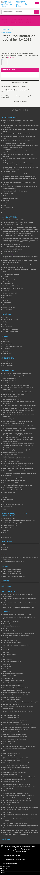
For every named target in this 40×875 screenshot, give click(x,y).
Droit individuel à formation (11, 286)
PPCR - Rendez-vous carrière (11, 274)
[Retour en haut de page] (35, 870)
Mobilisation (6, 201)
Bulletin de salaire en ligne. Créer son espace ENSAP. (18, 468)
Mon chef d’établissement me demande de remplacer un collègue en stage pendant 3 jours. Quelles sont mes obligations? (19, 446)
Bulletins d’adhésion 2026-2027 (12, 569)
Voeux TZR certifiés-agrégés (11, 621)
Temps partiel (7, 303)
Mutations (6, 291)
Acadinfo (5, 550)
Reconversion (7, 298)
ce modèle (10, 58)
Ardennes (6, 530)
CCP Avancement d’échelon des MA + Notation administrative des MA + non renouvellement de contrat (19, 785)
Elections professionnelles (10, 198)
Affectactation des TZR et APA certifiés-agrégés (16, 768)
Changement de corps (9, 279)
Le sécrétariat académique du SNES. (13, 523)
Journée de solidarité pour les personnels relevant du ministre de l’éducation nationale (18, 411)
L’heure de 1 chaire (9, 419)
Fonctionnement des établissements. (13, 504)
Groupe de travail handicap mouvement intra (16, 688)
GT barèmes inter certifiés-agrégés (13, 674)
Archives (5, 361)
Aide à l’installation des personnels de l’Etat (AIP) (17, 392)
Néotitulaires (6, 349)
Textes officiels (7, 353)
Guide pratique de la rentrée (11, 397)
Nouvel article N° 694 (9, 518)
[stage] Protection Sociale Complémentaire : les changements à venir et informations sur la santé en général (20, 834)
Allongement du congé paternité (12, 478)
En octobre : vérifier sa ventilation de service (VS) (17, 265)
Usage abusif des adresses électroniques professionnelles (19, 406)
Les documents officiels (9, 171)
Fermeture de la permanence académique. (15, 737)
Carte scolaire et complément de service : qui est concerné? (20, 428)
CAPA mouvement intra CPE (11, 715)
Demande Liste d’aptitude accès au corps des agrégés (18, 796)
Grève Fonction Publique (10, 640)
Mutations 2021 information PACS (13, 267)
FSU (4, 210)
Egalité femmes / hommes (10, 332)
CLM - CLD (6, 281)
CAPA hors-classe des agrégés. (12, 697)
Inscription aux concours (10, 638)
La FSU (5, 497)
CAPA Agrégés (7, 666)
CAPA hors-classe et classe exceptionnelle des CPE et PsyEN (20, 702)
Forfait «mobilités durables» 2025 (13, 490)
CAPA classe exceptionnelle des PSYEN (14, 779)
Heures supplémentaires (10, 455)
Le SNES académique (9, 528)
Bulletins (5, 545)
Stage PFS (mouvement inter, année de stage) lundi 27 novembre (17, 97)
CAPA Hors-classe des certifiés (11, 753)
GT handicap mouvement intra (12, 751)
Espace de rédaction (21, 852)
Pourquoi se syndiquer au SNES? (12, 346)
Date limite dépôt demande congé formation (16, 793)
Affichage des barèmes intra (11, 704)
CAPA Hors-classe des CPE (10, 756)
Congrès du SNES (8, 208)
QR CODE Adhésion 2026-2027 (12, 572)
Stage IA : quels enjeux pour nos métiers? (15, 823)
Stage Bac (6, 657)
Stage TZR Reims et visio (10, 805)
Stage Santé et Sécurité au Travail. (12, 643)
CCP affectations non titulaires (12, 791)
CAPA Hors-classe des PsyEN (11, 760)
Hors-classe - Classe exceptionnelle (13, 288)
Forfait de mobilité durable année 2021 (14, 480)
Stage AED (6, 652)
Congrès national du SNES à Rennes (13, 681)
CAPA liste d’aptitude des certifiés (13, 690)
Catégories (6, 317)
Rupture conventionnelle (10, 293)
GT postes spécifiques (9, 741)
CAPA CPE (6, 669)
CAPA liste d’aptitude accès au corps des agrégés (17, 798)
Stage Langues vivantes (9, 655)
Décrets (5, 502)
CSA (4, 212)
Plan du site (3, 868)
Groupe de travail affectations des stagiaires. (16, 730)
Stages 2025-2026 (8, 366)
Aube (4, 533)
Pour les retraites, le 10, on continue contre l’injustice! (18, 141)
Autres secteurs (7, 327)
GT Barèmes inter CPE (9, 676)
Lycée (4, 324)
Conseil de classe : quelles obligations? (14, 431)
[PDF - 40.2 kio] (4, 62)
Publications (6, 342)
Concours (5, 351)
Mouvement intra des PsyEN (11, 782)
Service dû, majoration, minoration (13, 452)
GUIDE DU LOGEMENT (10, 381)
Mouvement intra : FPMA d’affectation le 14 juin (17, 615)
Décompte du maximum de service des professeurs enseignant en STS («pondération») (17, 422)
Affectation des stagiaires (10, 770)
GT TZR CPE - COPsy (9, 631)
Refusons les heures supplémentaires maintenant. (17, 408)
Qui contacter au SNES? (10, 525)
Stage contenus (7, 659)
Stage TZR (6, 650)
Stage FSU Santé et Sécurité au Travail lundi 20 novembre (15, 91)
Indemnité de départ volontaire (12, 399)
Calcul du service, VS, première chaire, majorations (17, 450)
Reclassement (7, 476)
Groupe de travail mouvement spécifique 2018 (16, 695)
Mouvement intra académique (11, 685)
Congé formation (8, 284)
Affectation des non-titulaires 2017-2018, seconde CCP (19, 633)
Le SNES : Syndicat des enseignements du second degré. (19, 521)
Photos (5, 205)
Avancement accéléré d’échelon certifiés (14, 739)
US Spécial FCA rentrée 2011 (11, 251)
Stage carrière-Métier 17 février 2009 (13, 220)
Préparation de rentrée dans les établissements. (17, 385)
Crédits (2, 871)
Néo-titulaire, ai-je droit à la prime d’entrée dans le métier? (20, 473)
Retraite (5, 300)
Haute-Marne (7, 537)
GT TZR (5, 628)
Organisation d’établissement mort (13, 562)
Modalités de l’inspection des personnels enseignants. (18, 464)
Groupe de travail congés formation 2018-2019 (16, 693)
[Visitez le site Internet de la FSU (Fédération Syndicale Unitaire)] (20, 850)
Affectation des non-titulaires (11, 626)
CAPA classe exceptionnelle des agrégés (14, 749)
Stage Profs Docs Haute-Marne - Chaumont (15, 810)
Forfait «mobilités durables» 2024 (13, 488)
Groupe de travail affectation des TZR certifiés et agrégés (19, 727)
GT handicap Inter (8, 678)
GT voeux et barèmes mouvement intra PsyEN (16, 763)
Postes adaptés (7, 295)
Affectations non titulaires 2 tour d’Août (15, 123)
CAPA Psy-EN (7, 664)
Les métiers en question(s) (10, 329)
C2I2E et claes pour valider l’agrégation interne (16, 247)
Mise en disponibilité (9, 307)
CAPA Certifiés (7, 671)
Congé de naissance (9, 492)
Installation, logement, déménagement (14, 394)
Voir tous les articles (20, 102)
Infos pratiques (7, 344)
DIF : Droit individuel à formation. (13, 249)
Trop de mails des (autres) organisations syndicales (17, 485)
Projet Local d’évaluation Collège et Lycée (15, 191)
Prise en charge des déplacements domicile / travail (18, 426)
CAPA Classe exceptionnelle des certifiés (14, 734)
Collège (5, 322)
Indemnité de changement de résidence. (14, 383)
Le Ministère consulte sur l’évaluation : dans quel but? (18, 236)
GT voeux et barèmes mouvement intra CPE (15, 758)
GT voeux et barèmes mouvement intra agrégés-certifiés (19, 746)
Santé (4, 509)
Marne (5, 535)
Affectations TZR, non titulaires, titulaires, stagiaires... (18, 121)
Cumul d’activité (7, 310)
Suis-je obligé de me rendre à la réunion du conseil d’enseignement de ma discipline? (17, 434)
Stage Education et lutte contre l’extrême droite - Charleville (20, 807)
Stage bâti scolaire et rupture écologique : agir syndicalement (20, 826)
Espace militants (7, 507)
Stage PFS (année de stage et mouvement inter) (16, 645)
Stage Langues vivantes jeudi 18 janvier (13, 86)
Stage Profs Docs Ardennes (11, 803)
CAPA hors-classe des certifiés (11, 700)
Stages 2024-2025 (8, 363)
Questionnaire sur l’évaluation (11, 244)
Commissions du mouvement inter (13, 683)
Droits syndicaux (8, 500)
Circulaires (6, 547)
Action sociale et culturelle (10, 495)
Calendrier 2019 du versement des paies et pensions (18, 471)
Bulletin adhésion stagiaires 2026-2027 (14, 576)
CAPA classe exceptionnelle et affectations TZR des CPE (19, 777)
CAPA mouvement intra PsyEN (11, 718)
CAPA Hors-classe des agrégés (11, 744)
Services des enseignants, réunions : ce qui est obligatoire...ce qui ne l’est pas (16, 458)
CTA (4, 647)
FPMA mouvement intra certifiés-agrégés (15, 720)
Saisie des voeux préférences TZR (12, 722)
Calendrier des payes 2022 (10, 483)
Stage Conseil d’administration (12, 662)
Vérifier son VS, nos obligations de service (15, 466)
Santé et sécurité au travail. (10, 320)
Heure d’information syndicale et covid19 (15, 174)
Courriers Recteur (8, 193)
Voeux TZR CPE (7, 624)
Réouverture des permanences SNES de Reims (16, 636)
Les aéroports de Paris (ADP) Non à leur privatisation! (18, 134)
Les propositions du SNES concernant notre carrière (18, 222)
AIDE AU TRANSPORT (9, 378)
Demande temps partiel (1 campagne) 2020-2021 (17, 800)
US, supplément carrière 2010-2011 (13, 225)
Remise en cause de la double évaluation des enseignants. (19, 227)
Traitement (6, 305)
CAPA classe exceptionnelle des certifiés (14, 772)
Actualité (5, 203)
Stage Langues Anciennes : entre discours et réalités (18, 828)
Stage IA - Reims (7, 812)
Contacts (2, 872)
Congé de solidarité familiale (11, 461)
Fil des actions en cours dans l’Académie (14, 143)
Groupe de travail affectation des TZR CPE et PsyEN (18, 725)
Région (5, 196)
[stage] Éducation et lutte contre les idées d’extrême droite (20, 830)
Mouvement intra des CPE (10, 775)
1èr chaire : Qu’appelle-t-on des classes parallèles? (17, 373)
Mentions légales (5, 867)
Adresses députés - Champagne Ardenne (15, 376)
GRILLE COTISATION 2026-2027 (12, 574)
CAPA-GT (5, 276)
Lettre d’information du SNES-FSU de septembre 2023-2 (19, 607)
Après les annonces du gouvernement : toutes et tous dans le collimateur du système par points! (20, 147)
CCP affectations (8, 788)
